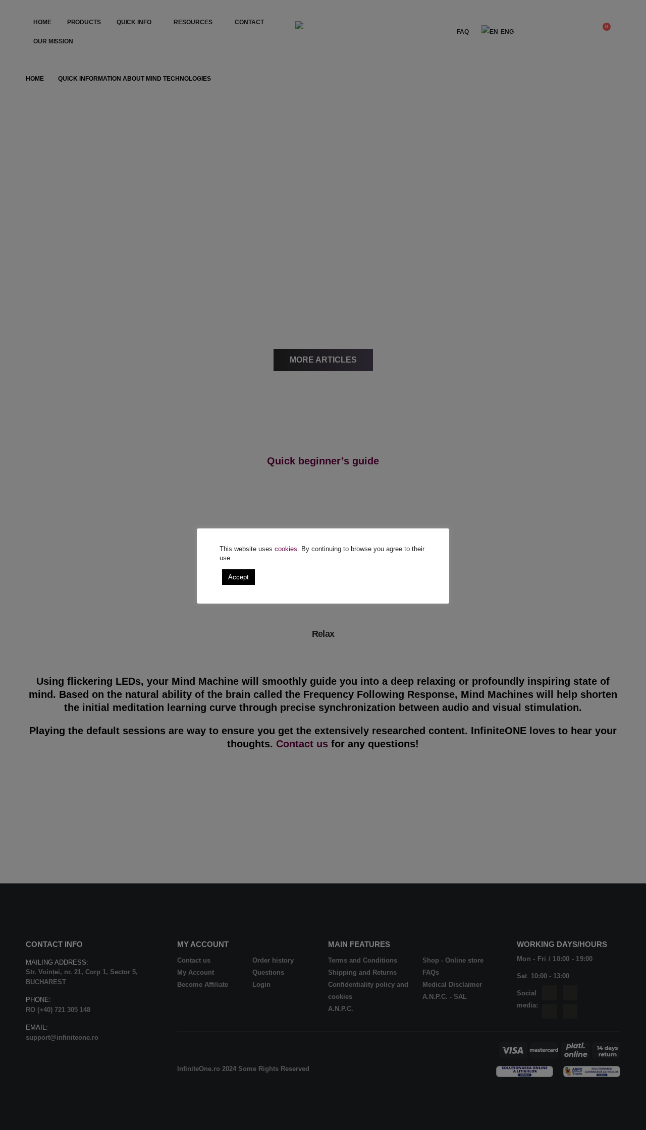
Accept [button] (238, 577)
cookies (286, 549)
